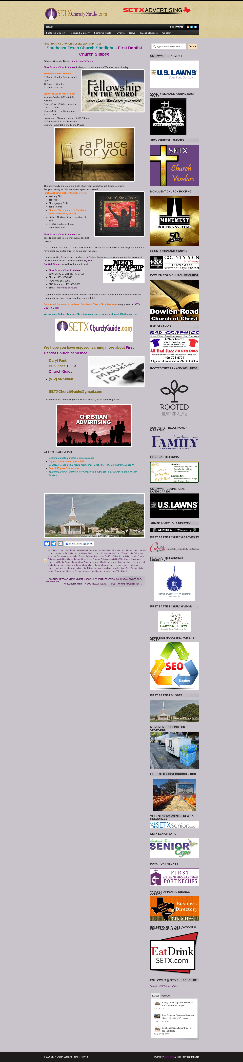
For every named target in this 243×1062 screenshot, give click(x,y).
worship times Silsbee (71, 571)
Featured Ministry (80, 33)
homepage (136, 559)
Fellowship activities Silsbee (60, 559)
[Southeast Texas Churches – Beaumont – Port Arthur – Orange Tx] (76, 19)
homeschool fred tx (98, 562)
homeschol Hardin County (59, 562)
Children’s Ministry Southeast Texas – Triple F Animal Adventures (103, 584)
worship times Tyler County (115, 571)
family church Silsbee (77, 553)
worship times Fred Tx (123, 568)
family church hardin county (127, 550)
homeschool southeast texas (108, 565)
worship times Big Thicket (82, 568)
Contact (166, 33)
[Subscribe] (188, 28)
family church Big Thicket (64, 550)
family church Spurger (98, 553)
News (132, 33)
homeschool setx (67, 565)
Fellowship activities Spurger (87, 559)
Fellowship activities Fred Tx (98, 556)
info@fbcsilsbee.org (67, 287)
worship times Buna (103, 568)
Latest (155, 996)
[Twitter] (192, 28)
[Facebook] (196, 28)
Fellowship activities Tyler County (115, 559)
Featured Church (55, 33)
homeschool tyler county (59, 568)
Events (121, 33)
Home (49, 27)
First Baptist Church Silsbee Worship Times (72, 43)
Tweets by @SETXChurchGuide (164, 986)
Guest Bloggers (149, 33)
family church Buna (85, 550)
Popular (166, 996)
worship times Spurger (92, 571)
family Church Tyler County (121, 553)
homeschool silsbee (85, 565)
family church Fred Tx (104, 550)
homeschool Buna (80, 562)
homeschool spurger (131, 565)
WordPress (169, 1057)
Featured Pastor (103, 33)
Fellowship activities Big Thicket (71, 556)
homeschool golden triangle (120, 562)
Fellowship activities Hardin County (128, 556)
